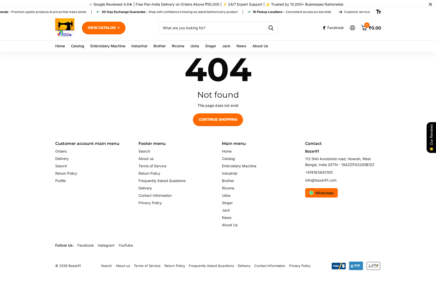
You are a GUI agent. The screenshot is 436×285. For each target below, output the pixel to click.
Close (430, 4)
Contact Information (155, 195)
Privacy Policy (150, 203)
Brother (159, 46)
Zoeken (271, 28)
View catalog (102, 27)
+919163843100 (319, 172)
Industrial (139, 46)
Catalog (77, 46)
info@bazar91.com (320, 180)
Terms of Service (152, 166)
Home (60, 46)
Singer (210, 46)
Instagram (106, 245)
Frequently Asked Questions (162, 180)
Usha (194, 46)
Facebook (85, 245)
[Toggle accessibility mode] (378, 11)
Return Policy (66, 173)
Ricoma (178, 46)
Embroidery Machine (107, 46)
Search (61, 166)
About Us (260, 46)
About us (145, 158)
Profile (60, 180)
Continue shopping (218, 119)
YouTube (125, 245)
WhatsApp (324, 193)
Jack (226, 46)
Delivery (62, 158)
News (241, 46)
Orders (61, 151)
